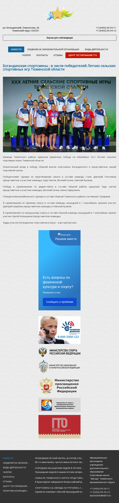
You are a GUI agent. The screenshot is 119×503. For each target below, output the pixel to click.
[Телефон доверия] (59, 330)
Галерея (26, 55)
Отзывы (58, 55)
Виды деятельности (96, 49)
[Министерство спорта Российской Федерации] (59, 352)
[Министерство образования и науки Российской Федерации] (59, 367)
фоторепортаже (67, 222)
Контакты (42, 55)
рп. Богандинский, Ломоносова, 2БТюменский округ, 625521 (21, 29)
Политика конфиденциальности (16, 490)
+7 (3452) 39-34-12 (106, 30)
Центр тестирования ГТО (82, 55)
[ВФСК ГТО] (59, 426)
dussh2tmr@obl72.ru (100, 495)
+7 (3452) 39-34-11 (106, 27)
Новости (16, 49)
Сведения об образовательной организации (53, 49)
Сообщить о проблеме (59, 301)
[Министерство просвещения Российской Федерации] (59, 385)
